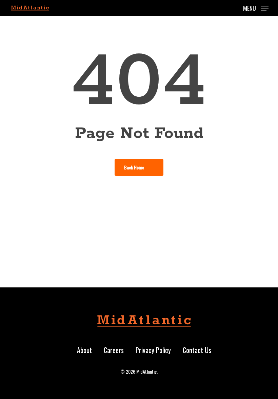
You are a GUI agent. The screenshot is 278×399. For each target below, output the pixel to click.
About (84, 350)
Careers (114, 350)
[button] (256, 7)
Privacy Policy (153, 350)
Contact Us (197, 350)
